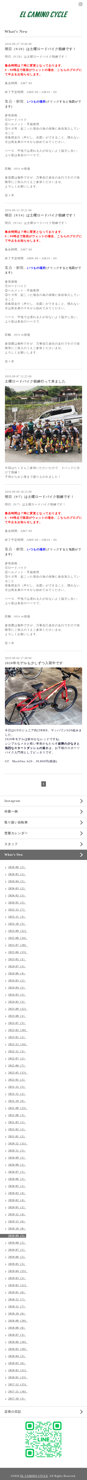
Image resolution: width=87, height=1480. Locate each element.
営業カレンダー (16, 833)
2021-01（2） (17, 1136)
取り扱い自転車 (16, 822)
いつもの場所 (36, 101)
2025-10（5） (17, 923)
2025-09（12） (18, 931)
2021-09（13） (18, 1108)
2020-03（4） (17, 1193)
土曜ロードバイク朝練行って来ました (35, 381)
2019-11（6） (17, 1221)
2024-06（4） (17, 973)
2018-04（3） (17, 1356)
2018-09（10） (18, 1320)
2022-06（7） (17, 1065)
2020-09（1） (17, 1157)
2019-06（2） (17, 1257)
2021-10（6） (17, 1101)
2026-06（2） (17, 867)
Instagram (12, 801)
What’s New (13, 854)
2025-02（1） (17, 959)
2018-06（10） (18, 1342)
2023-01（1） (17, 1037)
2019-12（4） (17, 1214)
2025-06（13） (18, 952)
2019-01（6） (17, 1292)
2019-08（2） (17, 1242)
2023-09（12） (18, 1009)
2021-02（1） (17, 1129)
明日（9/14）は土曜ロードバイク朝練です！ (40, 215)
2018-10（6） (17, 1313)
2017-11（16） (18, 1391)
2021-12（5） (17, 1086)
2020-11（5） (17, 1150)
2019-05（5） (17, 1264)
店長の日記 (12, 1411)
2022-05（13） (18, 1072)
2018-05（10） (18, 1349)
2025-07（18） (18, 945)
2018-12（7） (17, 1299)
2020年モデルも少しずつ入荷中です (34, 663)
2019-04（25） (18, 1271)
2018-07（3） (17, 1334)
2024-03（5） (17, 994)
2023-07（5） (17, 1023)
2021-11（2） (17, 1094)
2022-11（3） (17, 1051)
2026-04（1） (17, 881)
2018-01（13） (18, 1377)
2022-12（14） (18, 1044)
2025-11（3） (17, 916)
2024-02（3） (17, 1001)
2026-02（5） (17, 895)
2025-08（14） (18, 938)
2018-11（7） (17, 1306)
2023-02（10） (18, 1030)
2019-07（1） (17, 1249)
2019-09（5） (17, 1235)
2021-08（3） (17, 1115)
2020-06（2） (17, 1179)
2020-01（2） (17, 1207)
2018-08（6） (17, 1327)
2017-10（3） (17, 1398)
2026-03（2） (17, 888)
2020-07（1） (17, 1172)
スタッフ (11, 844)
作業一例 (11, 811)
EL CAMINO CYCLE (34, 1476)
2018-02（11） (18, 1370)
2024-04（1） (17, 987)
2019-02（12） (18, 1285)
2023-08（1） (17, 1016)
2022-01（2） (17, 1079)
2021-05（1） (17, 1122)
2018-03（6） (17, 1363)
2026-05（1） (17, 874)
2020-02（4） (17, 1200)
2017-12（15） (18, 1384)
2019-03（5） (17, 1278)
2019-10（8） (17, 1228)
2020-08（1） (17, 1164)
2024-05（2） (17, 980)
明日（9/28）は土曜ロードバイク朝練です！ (40, 49)
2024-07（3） (17, 966)
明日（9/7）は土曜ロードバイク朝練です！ (39, 497)
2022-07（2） (17, 1058)
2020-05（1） (17, 1186)
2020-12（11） (18, 1143)
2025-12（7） (17, 909)
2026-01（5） (17, 902)
